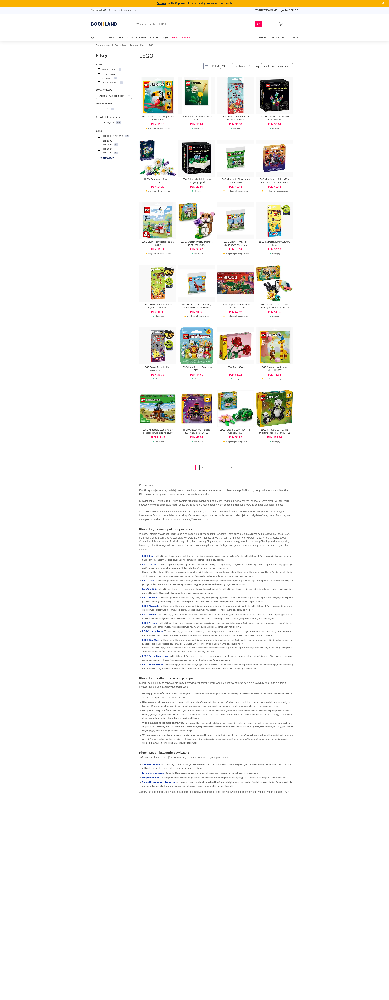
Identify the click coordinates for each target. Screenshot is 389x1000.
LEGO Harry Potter (153, 631)
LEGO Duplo (149, 589)
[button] (258, 24)
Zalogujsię (291, 10)
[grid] (199, 66)
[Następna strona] (241, 467)
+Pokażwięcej (106, 158)
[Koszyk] (281, 24)
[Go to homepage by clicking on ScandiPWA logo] (104, 24)
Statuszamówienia (266, 10)
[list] (206, 66)
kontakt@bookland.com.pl (126, 10)
